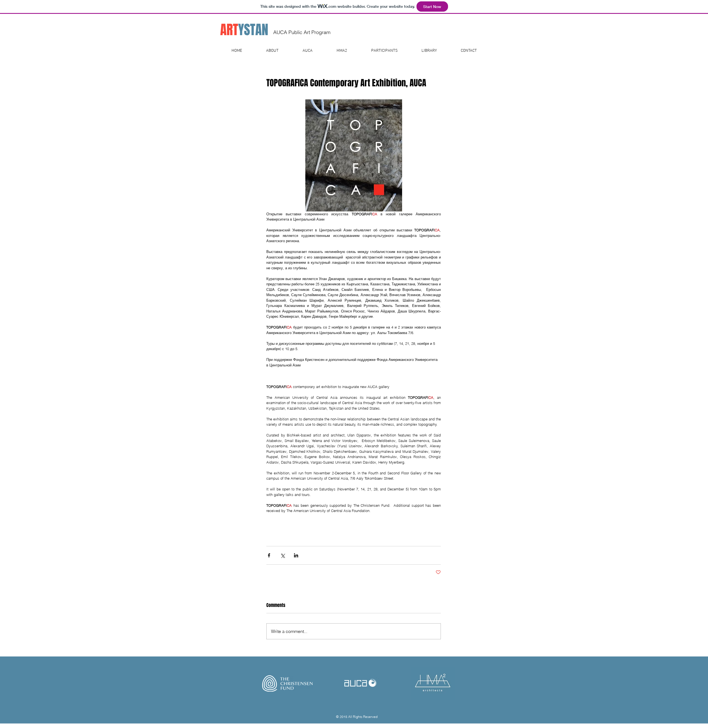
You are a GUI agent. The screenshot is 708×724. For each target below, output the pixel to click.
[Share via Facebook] (269, 555)
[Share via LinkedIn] (296, 555)
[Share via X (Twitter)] (282, 555)
